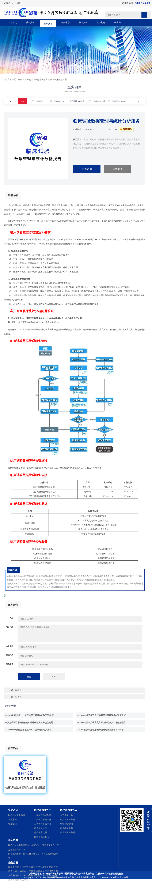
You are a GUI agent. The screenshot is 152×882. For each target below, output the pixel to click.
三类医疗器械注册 (42, 824)
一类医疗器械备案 (42, 815)
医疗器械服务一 (42, 809)
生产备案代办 (66, 815)
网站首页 (12, 22)
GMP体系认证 (66, 824)
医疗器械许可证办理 (97, 101)
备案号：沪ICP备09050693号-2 (104, 877)
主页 (20, 79)
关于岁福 (30, 22)
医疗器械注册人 (41, 837)
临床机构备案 (66, 828)
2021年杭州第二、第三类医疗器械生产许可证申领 (30, 715)
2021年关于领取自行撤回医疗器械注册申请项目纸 (102, 715)
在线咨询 (87, 169)
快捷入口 (13, 809)
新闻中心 (65, 22)
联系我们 (118, 22)
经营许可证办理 (67, 832)
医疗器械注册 (37, 101)
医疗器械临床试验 (43, 79)
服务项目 (48, 22)
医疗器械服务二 (68, 809)
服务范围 (13, 840)
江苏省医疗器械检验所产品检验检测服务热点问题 (30, 722)
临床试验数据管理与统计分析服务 (25, 787)
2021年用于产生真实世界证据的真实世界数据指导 (102, 722)
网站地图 (123, 877)
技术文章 (83, 22)
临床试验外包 (40, 828)
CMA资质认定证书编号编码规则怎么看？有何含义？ (103, 729)
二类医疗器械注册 (42, 819)
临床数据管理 (60, 79)
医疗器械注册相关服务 (117, 101)
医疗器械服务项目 (16, 815)
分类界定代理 (40, 832)
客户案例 (12, 819)
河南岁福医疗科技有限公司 (59, 877)
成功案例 (100, 22)
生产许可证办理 (67, 819)
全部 (22, 101)
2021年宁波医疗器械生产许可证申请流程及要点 (29, 729)
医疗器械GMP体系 (77, 101)
